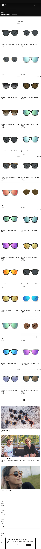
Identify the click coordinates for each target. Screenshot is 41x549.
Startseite (2, 12)
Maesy (2, 508)
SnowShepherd (3, 526)
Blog (3, 494)
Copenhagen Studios (4, 514)
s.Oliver (2, 517)
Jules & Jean (3, 524)
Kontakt (2, 533)
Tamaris (2, 519)
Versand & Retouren (4, 537)
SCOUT (2, 512)
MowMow (2, 498)
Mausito (2, 505)
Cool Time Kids (3, 510)
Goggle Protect (3, 523)
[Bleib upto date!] (20, 477)
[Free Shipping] (20, 417)
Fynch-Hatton (3, 521)
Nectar (2, 501)
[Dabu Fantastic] (20, 446)
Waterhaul (3, 499)
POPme (2, 503)
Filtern (5, 18)
